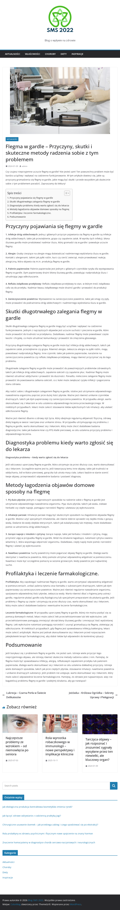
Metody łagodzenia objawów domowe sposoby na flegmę (39, 209)
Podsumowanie (18, 216)
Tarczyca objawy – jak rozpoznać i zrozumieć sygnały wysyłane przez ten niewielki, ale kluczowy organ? (99, 749)
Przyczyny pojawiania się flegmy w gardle (31, 197)
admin (24, 166)
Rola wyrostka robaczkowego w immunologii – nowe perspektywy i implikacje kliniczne (59, 746)
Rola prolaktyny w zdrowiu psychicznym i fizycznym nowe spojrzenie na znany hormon (47, 833)
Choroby (50, 53)
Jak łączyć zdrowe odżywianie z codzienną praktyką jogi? (31, 815)
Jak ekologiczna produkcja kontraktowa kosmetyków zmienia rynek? (37, 806)
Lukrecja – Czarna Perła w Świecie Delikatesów (26, 695)
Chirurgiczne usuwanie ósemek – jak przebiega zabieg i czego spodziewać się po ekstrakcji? (50, 824)
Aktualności (12, 53)
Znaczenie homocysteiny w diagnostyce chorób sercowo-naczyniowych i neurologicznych (48, 842)
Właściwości (32, 53)
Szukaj (114, 785)
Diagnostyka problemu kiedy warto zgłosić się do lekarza (39, 205)
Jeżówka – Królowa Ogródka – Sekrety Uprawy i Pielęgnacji (91, 695)
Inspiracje (77, 53)
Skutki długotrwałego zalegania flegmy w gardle (35, 201)
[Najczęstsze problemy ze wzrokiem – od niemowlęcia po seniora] (20, 716)
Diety (64, 53)
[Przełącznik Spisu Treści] (65, 193)
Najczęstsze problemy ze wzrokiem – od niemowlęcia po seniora (17, 746)
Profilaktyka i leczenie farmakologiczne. (30, 212)
